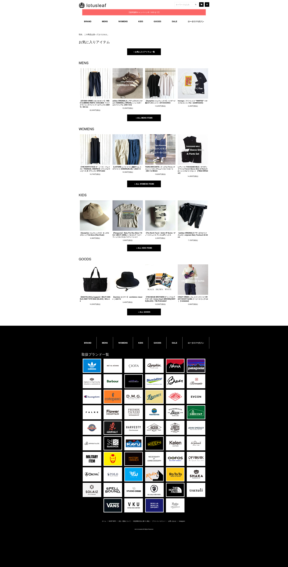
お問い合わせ (172, 521)
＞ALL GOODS (144, 312)
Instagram (182, 521)
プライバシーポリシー (159, 521)
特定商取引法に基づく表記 (141, 521)
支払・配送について (125, 521)
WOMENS (123, 21)
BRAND (87, 21)
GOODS (157, 21)
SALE (174, 21)
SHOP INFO (112, 521)
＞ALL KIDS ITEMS (144, 248)
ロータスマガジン (196, 21)
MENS (105, 21)
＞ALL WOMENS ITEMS (144, 184)
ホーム (104, 521)
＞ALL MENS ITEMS (144, 117)
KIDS (140, 21)
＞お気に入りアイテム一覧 (144, 51)
